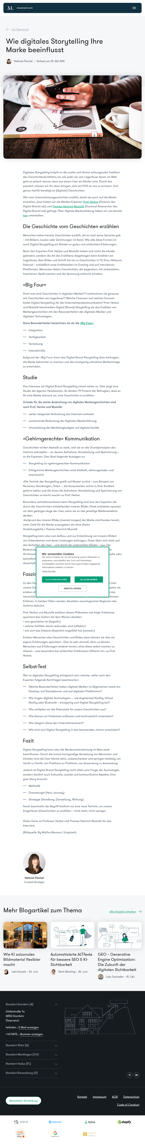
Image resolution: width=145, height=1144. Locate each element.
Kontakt (82, 1097)
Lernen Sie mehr (49, 571)
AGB (115, 1097)
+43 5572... (24, 1034)
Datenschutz (131, 1097)
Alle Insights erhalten (123, 912)
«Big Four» (86, 323)
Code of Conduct (128, 1105)
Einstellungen (72, 588)
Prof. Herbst (90, 202)
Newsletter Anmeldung (23, 1101)
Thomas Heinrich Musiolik (68, 206)
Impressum (99, 1097)
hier (25, 215)
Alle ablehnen (88, 580)
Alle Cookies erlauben (56, 579)
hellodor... (22, 1027)
